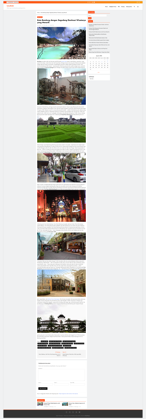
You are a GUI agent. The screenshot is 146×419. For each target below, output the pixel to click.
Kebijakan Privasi (112, 6)
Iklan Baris (91, 78)
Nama (39, 382)
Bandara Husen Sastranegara (53, 299)
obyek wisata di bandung (43, 343)
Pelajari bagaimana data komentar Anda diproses (68, 393)
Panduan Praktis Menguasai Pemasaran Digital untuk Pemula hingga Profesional (98, 29)
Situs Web (72, 382)
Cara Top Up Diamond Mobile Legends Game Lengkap (99, 40)
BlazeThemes (87, 415)
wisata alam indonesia (42, 345)
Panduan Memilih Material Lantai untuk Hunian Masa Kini (99, 31)
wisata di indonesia (67, 345)
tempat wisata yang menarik (54, 343)
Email (55, 382)
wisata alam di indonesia (79, 343)
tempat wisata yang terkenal (67, 343)
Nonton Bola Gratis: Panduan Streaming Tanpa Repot (98, 42)
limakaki (46, 406)
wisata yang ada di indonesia (70, 347)
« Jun (98, 72)
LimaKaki (10, 6)
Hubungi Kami (129, 6)
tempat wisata (64, 61)
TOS (119, 6)
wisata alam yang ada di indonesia (54, 345)
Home (106, 6)
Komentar (40, 368)
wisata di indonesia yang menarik (44, 347)
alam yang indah (44, 341)
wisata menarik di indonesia (58, 347)
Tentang (122, 6)
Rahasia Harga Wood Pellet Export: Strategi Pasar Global (99, 52)
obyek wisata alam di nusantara (69, 341)
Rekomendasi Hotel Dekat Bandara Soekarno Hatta (98, 37)
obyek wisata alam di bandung (55, 341)
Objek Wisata (40, 17)
